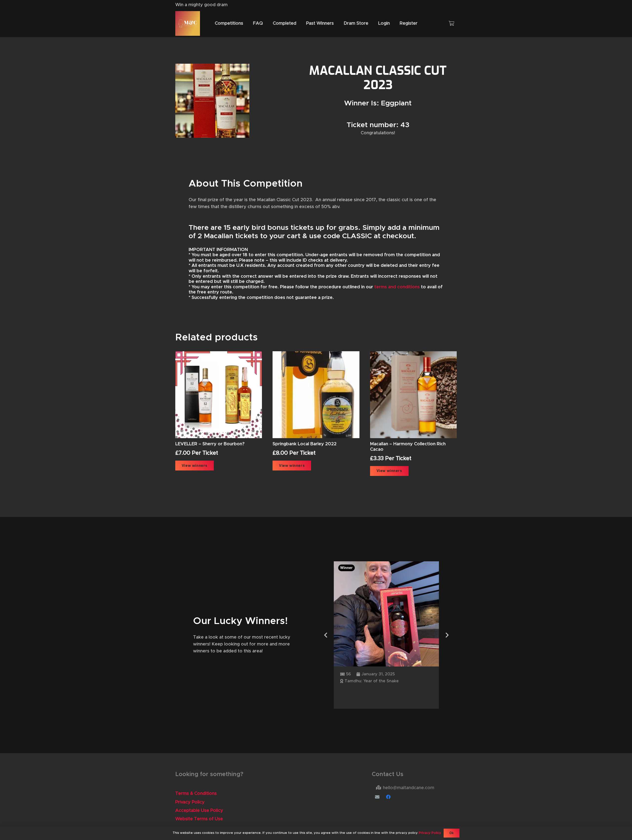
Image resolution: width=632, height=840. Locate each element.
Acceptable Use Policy (199, 810)
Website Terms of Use (199, 819)
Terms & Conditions (196, 793)
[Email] (377, 796)
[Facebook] (388, 796)
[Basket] (451, 23)
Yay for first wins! (366, 691)
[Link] (187, 23)
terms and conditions (397, 287)
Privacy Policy (190, 802)
